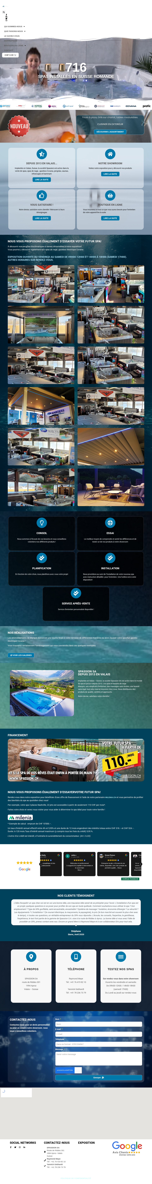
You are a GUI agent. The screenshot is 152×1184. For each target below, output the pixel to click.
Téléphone (59, 1039)
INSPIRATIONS (10, 41)
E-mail (58, 1029)
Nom (57, 1019)
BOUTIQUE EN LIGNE (13, 46)
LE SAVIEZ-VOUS (12, 36)
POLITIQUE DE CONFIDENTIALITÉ (76, 1178)
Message (59, 1049)
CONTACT (8, 50)
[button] (3, 12)
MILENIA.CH (110, 797)
